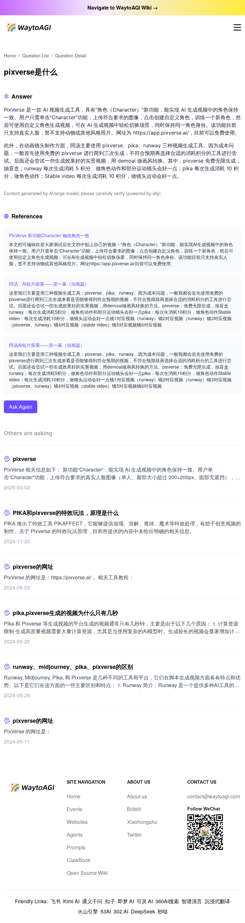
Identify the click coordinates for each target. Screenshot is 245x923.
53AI (105, 911)
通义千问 (92, 901)
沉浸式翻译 (217, 901)
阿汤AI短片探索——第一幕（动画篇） (47, 345)
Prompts (76, 847)
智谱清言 (192, 901)
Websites (77, 821)
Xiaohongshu (142, 821)
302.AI (121, 911)
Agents (75, 834)
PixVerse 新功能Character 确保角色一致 (49, 235)
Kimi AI (71, 901)
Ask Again (20, 406)
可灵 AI (145, 901)
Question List (35, 55)
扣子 (110, 901)
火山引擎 (88, 911)
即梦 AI (126, 901)
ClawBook (78, 860)
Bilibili (134, 809)
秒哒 (163, 911)
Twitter (134, 834)
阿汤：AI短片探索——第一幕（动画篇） (49, 284)
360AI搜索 (167, 901)
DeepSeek (143, 911)
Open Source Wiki (87, 872)
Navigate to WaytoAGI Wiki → (122, 7)
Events (74, 809)
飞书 (55, 901)
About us (137, 796)
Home (10, 55)
